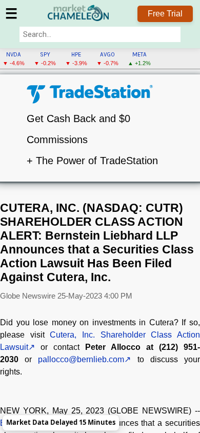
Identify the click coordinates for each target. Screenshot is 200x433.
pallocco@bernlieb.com (81, 359)
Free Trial (165, 13)
